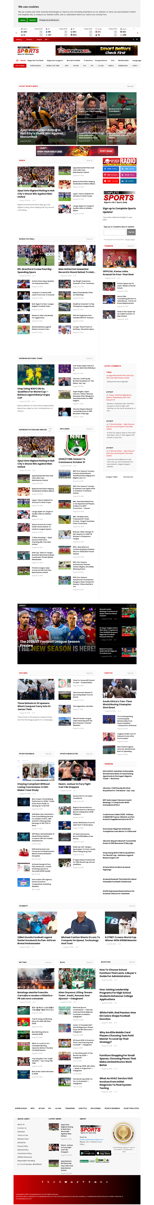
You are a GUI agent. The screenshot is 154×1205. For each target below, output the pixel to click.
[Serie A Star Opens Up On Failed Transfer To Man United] (109, 314)
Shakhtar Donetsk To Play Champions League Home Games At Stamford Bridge (84, 305)
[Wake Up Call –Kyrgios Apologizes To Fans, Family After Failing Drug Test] (65, 850)
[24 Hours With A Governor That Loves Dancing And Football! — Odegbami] (65, 1043)
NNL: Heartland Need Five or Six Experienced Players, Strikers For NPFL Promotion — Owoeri (84, 504)
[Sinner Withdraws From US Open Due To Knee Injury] (65, 825)
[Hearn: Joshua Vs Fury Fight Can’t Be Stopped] (92, 105)
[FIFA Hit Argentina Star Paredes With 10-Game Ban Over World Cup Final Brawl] (65, 318)
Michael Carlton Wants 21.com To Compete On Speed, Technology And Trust (80, 940)
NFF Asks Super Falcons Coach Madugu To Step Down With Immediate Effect (117, 802)
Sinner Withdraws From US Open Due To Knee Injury (84, 823)
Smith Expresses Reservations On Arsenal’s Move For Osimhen (118, 892)
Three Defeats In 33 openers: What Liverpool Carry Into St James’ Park (34, 706)
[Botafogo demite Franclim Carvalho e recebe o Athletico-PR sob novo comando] (35, 978)
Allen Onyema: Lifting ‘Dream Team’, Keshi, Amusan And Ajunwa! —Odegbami (75, 995)
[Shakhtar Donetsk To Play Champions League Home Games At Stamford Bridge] (65, 307)
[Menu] (17, 60)
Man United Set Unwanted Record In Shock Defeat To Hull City (76, 271)
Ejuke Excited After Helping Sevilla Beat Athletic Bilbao (121, 135)
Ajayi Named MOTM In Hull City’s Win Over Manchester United (91, 135)
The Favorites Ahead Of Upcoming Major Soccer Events (83, 694)
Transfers (88, 60)
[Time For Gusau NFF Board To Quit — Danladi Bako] (65, 683)
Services (29, 39)
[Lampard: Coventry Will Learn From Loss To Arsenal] (23, 295)
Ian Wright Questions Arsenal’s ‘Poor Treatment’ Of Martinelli (84, 282)
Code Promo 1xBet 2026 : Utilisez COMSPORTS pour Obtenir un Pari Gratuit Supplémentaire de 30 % (118, 817)
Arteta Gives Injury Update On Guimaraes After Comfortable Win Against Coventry (43, 282)
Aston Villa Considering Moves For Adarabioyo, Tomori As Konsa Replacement (126, 299)
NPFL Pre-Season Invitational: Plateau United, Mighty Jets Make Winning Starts (83, 565)
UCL (84, 66)
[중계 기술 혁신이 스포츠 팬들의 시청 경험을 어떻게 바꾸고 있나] (23, 1010)
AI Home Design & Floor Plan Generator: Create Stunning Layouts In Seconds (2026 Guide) (41, 867)
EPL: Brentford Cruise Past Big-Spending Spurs (35, 271)
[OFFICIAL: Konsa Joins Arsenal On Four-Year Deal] (120, 258)
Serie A (111, 66)
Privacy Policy (22, 1146)
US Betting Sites (131, 1108)
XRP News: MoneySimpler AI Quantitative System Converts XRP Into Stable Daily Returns (43, 837)
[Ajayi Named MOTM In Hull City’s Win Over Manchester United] (92, 132)
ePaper (39, 39)
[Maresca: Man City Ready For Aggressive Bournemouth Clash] (23, 318)
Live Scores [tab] (128, 477)
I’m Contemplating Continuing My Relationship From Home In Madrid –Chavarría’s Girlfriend (126, 721)
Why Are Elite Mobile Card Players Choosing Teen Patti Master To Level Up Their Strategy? (117, 1037)
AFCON (75, 66)
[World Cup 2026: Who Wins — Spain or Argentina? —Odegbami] (65, 1069)
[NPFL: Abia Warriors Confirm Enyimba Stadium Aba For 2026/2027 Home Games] (65, 550)
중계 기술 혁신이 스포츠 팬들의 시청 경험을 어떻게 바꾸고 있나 (43, 1008)
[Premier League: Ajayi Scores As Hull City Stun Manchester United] (23, 571)
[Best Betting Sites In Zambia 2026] (23, 1035)
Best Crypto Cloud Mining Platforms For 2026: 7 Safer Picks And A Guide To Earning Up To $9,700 (43, 802)
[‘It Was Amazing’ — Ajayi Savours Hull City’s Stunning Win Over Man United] (23, 540)
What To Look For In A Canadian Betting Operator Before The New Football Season (42, 1046)
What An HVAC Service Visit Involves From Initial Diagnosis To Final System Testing (116, 1083)
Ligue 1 (135, 66)
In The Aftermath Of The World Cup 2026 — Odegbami (83, 1055)
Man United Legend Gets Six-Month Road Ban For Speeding (126, 749)
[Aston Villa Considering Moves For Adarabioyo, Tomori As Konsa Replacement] (109, 299)
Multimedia (123, 60)
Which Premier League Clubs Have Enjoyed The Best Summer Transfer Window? (82, 721)
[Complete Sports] (28, 51)
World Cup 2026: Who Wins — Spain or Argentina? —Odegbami (84, 1068)
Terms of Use (22, 1135)
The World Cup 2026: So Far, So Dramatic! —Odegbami (82, 1081)
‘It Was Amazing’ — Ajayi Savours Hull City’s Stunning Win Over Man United (42, 540)
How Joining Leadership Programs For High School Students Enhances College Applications (116, 994)
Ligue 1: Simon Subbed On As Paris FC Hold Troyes (83, 195)
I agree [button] (22, 20)
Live (113, 60)
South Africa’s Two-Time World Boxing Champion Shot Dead (117, 704)
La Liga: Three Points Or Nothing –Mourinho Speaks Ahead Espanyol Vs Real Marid (84, 328)
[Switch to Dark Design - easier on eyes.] (133, 39)
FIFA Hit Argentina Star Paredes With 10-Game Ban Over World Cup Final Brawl (84, 316)
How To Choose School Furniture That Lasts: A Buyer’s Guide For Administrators (118, 973)
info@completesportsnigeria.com (91, 1139)
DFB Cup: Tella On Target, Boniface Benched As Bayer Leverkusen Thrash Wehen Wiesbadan (43, 556)
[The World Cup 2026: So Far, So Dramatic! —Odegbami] (65, 1082)
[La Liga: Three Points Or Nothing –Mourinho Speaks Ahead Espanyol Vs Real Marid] (65, 330)
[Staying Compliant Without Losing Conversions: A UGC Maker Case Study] (35, 770)
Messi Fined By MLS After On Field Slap (83, 293)
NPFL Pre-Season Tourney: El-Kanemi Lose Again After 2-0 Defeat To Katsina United (84, 489)
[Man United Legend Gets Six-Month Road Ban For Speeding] (109, 749)
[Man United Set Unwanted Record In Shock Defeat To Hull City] (77, 255)
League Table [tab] (111, 477)
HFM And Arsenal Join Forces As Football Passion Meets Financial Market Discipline (43, 852)
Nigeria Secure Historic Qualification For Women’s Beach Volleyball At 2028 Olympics (84, 810)
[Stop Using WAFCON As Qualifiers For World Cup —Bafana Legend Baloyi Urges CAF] (35, 374)
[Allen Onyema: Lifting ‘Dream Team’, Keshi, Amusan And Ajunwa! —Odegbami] (77, 978)
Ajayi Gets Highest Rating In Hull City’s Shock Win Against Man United (41, 133)
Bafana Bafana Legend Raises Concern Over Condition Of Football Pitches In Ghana (41, 328)
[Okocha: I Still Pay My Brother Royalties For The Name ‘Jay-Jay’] (65, 381)
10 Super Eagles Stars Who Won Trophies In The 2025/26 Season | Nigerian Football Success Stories (109, 632)
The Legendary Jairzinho (83, 706)
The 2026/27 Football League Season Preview (50, 644)
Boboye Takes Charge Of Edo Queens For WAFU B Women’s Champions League (83, 535)
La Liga (101, 66)
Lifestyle (83, 1108)
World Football (73, 60)
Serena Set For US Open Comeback (120, 110)
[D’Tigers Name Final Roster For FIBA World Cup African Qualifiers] (65, 863)
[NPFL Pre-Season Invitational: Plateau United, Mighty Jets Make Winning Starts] (65, 565)
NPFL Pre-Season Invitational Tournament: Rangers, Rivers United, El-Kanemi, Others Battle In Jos (83, 582)
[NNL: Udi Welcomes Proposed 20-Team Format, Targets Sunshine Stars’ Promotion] (65, 519)
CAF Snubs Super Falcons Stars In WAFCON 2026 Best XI (84, 368)
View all (130, 86)
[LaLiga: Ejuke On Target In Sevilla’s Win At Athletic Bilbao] (65, 209)
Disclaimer (21, 1142)
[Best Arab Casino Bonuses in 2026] (23, 1074)
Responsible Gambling (26, 1161)
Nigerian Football (35, 60)
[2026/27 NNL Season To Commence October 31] (77, 445)
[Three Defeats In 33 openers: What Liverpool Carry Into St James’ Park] (35, 689)
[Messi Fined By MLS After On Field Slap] (65, 295)
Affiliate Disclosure (24, 1157)
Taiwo (109, 372)
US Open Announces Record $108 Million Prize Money (83, 836)
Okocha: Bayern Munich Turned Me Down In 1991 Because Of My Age (82, 411)
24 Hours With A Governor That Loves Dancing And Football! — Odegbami (83, 1042)
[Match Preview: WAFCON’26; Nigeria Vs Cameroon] (129, 652)
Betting (19, 39)
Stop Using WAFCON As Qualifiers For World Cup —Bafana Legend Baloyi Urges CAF (33, 393)
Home (23, 60)
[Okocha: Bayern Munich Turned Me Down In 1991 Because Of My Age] (65, 412)
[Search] (137, 39)
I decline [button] (32, 20)
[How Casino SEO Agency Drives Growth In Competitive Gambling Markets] (23, 882)
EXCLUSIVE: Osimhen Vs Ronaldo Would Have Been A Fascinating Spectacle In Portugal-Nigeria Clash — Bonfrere (118, 775)
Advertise (21, 1132)
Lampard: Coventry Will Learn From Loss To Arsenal (43, 293)
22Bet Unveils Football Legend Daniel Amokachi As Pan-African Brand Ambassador (36, 940)
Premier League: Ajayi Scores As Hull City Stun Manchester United (41, 570)
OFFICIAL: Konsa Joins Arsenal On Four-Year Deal (118, 273)
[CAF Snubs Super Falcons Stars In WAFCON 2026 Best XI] (65, 368)
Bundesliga (123, 66)
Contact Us (21, 1128)
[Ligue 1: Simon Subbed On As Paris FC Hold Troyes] (65, 196)
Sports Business (112, 1108)
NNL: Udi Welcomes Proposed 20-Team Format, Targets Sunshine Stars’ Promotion (83, 520)
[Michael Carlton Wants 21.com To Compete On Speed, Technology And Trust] (81, 923)
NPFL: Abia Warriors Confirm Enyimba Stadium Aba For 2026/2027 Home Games (83, 550)
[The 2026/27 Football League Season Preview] (56, 631)
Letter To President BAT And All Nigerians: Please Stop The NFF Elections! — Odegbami (83, 1028)
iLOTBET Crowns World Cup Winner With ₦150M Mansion (121, 939)
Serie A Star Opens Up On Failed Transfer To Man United (126, 313)
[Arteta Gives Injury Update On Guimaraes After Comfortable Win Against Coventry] (23, 284)
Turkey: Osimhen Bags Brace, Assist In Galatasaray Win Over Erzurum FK (119, 397)
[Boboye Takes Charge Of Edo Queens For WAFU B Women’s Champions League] (65, 534)
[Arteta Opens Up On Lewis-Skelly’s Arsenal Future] (109, 286)
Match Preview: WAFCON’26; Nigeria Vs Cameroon (108, 651)
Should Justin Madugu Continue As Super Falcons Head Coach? (108, 612)
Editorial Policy (23, 1150)
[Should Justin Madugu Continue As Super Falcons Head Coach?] (129, 613)
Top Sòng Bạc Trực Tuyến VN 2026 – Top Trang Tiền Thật (42, 1060)
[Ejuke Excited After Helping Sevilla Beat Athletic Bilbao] (122, 132)
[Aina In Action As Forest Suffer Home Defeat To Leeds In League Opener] (23, 527)
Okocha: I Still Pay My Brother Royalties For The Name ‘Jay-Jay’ (83, 381)
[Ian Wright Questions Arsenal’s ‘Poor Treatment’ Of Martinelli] (65, 284)
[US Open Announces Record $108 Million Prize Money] (65, 837)
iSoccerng (96, 1108)
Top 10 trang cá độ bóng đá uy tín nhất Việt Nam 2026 (42, 1021)
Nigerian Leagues (55, 60)
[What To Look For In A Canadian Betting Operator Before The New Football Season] (23, 1046)
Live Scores (20, 66)
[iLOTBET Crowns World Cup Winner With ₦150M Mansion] (125, 923)
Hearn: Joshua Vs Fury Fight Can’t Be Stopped (90, 110)
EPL (92, 66)
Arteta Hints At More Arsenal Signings (116, 868)
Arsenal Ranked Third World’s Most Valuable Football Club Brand (120, 880)
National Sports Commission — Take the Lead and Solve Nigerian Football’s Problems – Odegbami (83, 1012)
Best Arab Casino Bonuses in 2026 (43, 1072)
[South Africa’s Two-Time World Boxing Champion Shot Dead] (120, 688)
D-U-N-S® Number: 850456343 (29, 1164)
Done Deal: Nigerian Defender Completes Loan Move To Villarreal (119, 830)
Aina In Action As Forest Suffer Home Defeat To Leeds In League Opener (42, 526)
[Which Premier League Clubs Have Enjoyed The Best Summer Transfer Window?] (65, 721)
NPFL (67, 66)
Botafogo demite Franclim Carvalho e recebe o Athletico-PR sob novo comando (35, 995)
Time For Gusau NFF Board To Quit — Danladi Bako (83, 681)
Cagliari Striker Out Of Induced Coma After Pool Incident (126, 736)
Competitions (101, 60)
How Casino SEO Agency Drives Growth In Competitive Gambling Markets (42, 882)
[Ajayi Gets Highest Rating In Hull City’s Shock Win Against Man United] (47, 118)
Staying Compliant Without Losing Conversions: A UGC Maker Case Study (33, 787)
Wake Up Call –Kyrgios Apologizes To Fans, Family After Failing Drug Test (84, 849)
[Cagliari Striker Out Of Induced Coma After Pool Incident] (109, 737)
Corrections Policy (24, 1153)
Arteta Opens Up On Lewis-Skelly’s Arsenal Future (126, 285)
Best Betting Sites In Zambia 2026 (40, 1033)
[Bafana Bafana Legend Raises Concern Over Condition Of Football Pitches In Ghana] (23, 330)
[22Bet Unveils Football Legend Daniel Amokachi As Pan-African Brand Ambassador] (37, 923)
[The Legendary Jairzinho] (65, 709)
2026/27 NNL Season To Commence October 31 (72, 461)
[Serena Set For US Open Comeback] (122, 105)
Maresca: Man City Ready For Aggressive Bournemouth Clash (42, 316)
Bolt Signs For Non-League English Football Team (43, 305)
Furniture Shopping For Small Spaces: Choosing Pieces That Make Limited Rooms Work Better (118, 1060)
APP (46, 39)
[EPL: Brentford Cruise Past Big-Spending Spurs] (35, 255)
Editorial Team (23, 1139)
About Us (20, 1124)
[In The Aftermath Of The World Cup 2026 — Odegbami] (65, 1056)
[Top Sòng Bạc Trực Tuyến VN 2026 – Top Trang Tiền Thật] (23, 1061)
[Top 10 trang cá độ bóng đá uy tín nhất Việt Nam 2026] (23, 1022)
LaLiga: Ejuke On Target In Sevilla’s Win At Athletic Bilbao (83, 208)
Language (136, 60)
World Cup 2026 (52, 66)
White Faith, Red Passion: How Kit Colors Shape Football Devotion (118, 1016)
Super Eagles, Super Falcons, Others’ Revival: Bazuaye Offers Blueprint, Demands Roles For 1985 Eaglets (83, 396)
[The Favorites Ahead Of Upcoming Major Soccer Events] (65, 695)
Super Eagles (35, 66)
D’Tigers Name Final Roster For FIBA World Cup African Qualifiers (84, 862)
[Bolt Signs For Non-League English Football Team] (23, 307)
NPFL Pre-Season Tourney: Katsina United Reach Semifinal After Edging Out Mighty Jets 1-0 (84, 474)
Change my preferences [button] (49, 20)
